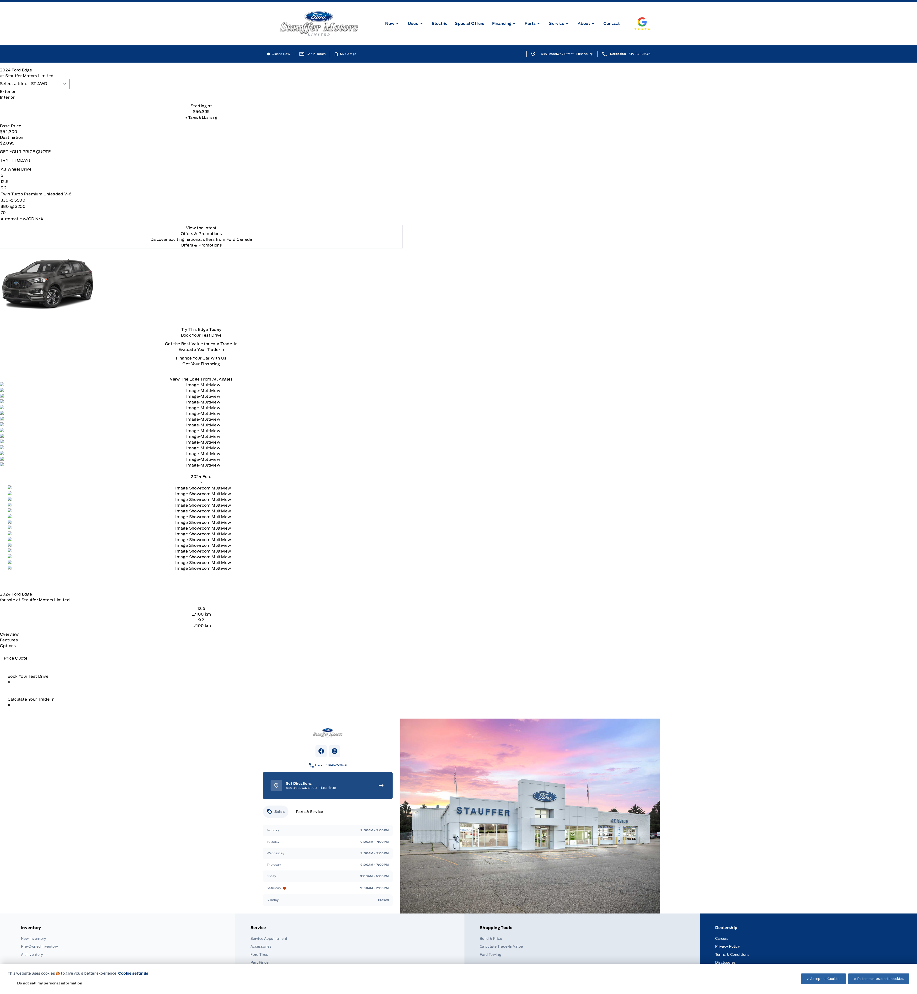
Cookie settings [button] (133, 973)
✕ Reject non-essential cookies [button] (879, 979)
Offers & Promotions (201, 245)
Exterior (8, 91)
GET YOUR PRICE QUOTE (25, 152)
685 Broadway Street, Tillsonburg (567, 54)
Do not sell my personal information (49, 983)
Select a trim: (13, 83)
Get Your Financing (201, 364)
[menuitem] (392, 24)
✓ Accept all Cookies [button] (823, 979)
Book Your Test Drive (201, 335)
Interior (7, 97)
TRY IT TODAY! (15, 160)
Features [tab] (9, 640)
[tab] (201, 92)
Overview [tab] (9, 634)
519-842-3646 (639, 54)
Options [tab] (8, 646)
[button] (345, 54)
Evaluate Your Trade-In (201, 349)
